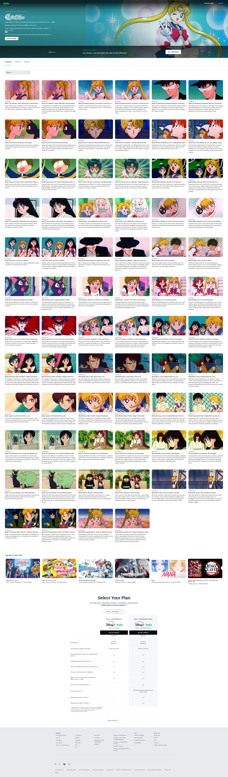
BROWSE (58, 733)
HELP (135, 733)
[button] (8, 61)
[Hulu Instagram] (69, 764)
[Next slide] (223, 568)
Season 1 (9, 72)
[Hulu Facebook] (57, 764)
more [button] (53, 22)
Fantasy (11, 28)
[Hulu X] (61, 764)
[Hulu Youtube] (65, 764)
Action (29, 28)
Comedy (45, 28)
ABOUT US (157, 733)
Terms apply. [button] (99, 707)
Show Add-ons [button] (112, 720)
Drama (25, 28)
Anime (33, 28)
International (18, 28)
